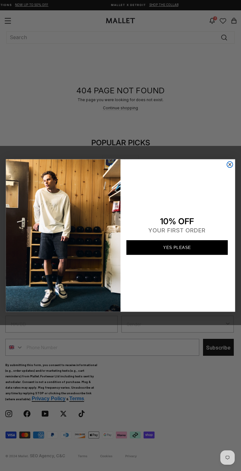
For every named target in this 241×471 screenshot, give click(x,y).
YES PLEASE (177, 247)
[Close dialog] (230, 165)
